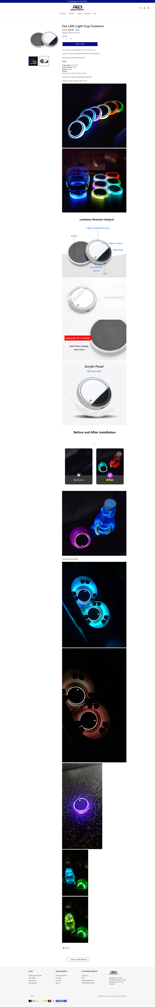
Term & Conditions (114, 996)
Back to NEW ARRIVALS (79, 959)
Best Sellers (32, 978)
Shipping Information (88, 980)
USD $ (32, 996)
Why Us (58, 983)
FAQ (83, 978)
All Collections (33, 983)
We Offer (58, 980)
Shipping (64, 32)
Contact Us (85, 975)
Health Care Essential (35, 975)
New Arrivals (32, 980)
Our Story (58, 978)
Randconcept (104, 996)
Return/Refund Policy (88, 983)
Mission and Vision (61, 975)
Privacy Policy (123, 996)
